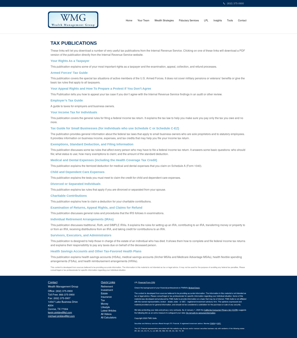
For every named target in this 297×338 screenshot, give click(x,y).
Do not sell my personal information (200, 312)
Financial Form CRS (146, 282)
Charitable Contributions (69, 195)
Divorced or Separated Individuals (76, 184)
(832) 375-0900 (235, 3)
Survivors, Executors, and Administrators (81, 235)
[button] (143, 20)
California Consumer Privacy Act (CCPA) (221, 309)
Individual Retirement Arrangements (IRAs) (82, 219)
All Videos (106, 314)
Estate (104, 293)
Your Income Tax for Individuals (74, 112)
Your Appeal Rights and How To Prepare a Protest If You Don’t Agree (101, 88)
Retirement (107, 286)
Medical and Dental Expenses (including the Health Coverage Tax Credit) (104, 160)
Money (104, 303)
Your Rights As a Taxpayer (70, 61)
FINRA (212, 323)
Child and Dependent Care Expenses (77, 172)
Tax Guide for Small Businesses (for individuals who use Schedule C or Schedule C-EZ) (115, 128)
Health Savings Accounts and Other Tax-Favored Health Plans (96, 251)
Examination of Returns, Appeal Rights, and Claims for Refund (96, 207)
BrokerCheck (194, 287)
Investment (107, 290)
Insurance (106, 296)
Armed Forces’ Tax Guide (69, 72)
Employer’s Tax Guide (67, 100)
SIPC (219, 323)
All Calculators (108, 317)
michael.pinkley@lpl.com (61, 316)
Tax (103, 300)
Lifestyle (105, 307)
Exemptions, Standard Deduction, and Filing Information (92, 144)
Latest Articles (108, 310)
